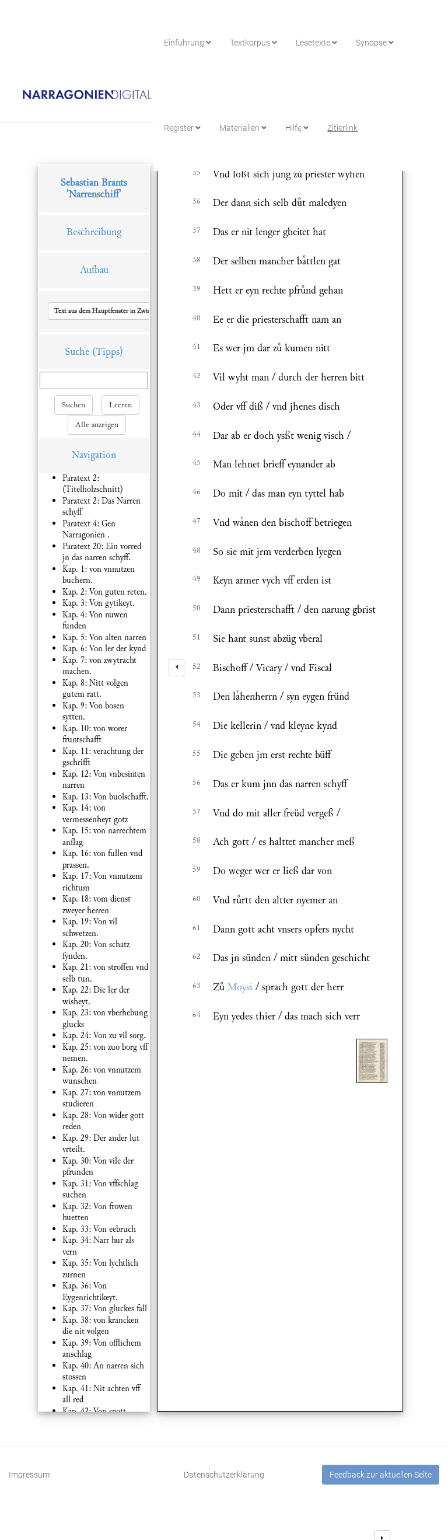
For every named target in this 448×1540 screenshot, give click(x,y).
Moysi (240, 987)
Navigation (94, 455)
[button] (130, 311)
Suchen (73, 405)
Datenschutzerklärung (224, 1474)
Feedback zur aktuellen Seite (381, 1474)
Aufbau (94, 270)
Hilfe (294, 127)
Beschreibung (93, 232)
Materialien (240, 127)
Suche (77, 351)
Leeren (120, 405)
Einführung (185, 42)
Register (179, 127)
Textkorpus (251, 42)
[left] (176, 667)
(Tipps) (107, 351)
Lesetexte (314, 42)
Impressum (29, 1474)
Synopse (372, 42)
